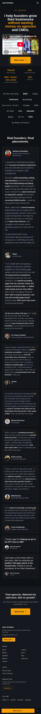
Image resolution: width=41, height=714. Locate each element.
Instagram (28, 700)
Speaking (5, 655)
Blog (22, 655)
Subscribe (7, 688)
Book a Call (19, 60)
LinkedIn (13, 700)
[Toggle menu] (37, 3)
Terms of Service (7, 673)
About (4, 650)
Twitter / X (5, 700)
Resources (24, 658)
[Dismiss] (37, 711)
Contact (4, 661)
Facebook (20, 700)
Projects (23, 650)
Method (4, 658)
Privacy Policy (6, 670)
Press (23, 652)
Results (4, 652)
